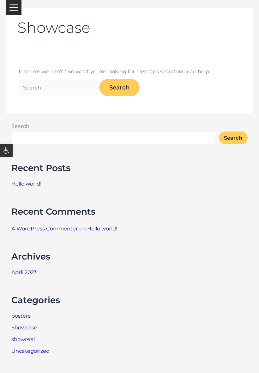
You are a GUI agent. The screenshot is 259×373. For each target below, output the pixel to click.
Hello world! (26, 183)
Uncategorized (30, 351)
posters (21, 316)
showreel (23, 339)
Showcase (24, 327)
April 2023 (24, 272)
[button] (6, 150)
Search (20, 126)
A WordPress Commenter (44, 228)
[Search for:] (59, 87)
